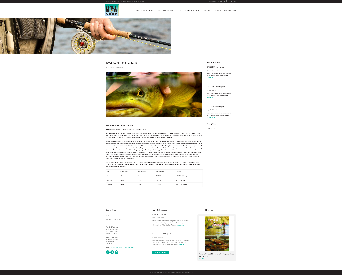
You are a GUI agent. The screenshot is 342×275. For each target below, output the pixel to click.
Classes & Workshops (165, 11)
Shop (179, 11)
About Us (207, 11)
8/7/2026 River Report (215, 67)
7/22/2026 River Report (216, 87)
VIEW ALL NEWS (160, 252)
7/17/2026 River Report (216, 106)
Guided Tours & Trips (144, 11)
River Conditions (119, 68)
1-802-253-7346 (116, 247)
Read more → (211, 77)
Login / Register (212, 1)
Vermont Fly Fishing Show (225, 11)
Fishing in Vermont (192, 11)
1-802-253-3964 (129, 247)
